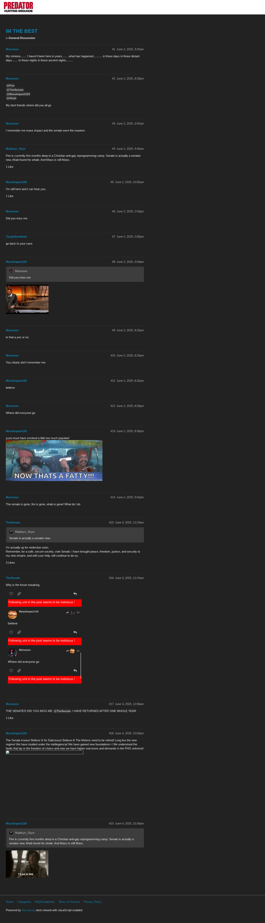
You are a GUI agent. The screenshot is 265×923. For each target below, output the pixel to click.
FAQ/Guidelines (45, 901)
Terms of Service (69, 901)
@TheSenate (15, 89)
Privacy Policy (93, 901)
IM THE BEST (22, 31)
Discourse (28, 910)
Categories (24, 901)
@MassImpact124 (18, 94)
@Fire (10, 85)
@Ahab (11, 98)
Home (10, 901)
